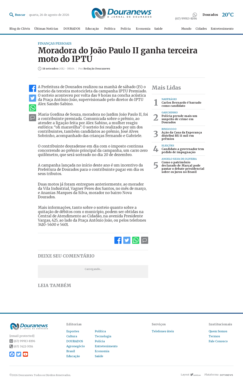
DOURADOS (72, 28)
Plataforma (211, 374)
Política (109, 28)
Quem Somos (218, 331)
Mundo (186, 28)
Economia (143, 28)
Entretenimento (222, 28)
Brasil (70, 351)
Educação (92, 28)
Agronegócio (75, 346)
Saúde (158, 28)
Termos (214, 336)
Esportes (72, 331)
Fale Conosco (218, 341)
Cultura (71, 336)
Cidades (201, 28)
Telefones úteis (163, 331)
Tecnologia (103, 336)
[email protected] (21, 335)
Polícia (126, 28)
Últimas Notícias (46, 28)
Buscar (20, 15)
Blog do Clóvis (19, 28)
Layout (185, 374)
